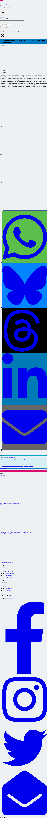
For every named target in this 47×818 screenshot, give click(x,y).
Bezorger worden (8, 575)
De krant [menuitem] (16, 15)
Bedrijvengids (7, 590)
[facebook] (24, 673)
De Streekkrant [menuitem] (3, 15)
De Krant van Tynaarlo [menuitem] (10, 15)
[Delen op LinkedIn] (24, 404)
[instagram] (24, 724)
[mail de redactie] (24, 815)
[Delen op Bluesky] (24, 307)
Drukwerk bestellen (9, 598)
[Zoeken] (11, 24)
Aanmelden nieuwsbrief (9, 571)
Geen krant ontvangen (9, 573)
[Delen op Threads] (24, 352)
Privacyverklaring (8, 577)
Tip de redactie (8, 569)
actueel (9, 72)
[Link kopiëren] (2, 450)
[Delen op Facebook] (2, 210)
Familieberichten (8, 588)
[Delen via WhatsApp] (24, 262)
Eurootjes (7, 586)
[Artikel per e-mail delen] (24, 449)
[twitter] (24, 770)
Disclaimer (7, 599)
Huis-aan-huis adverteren (10, 584)
